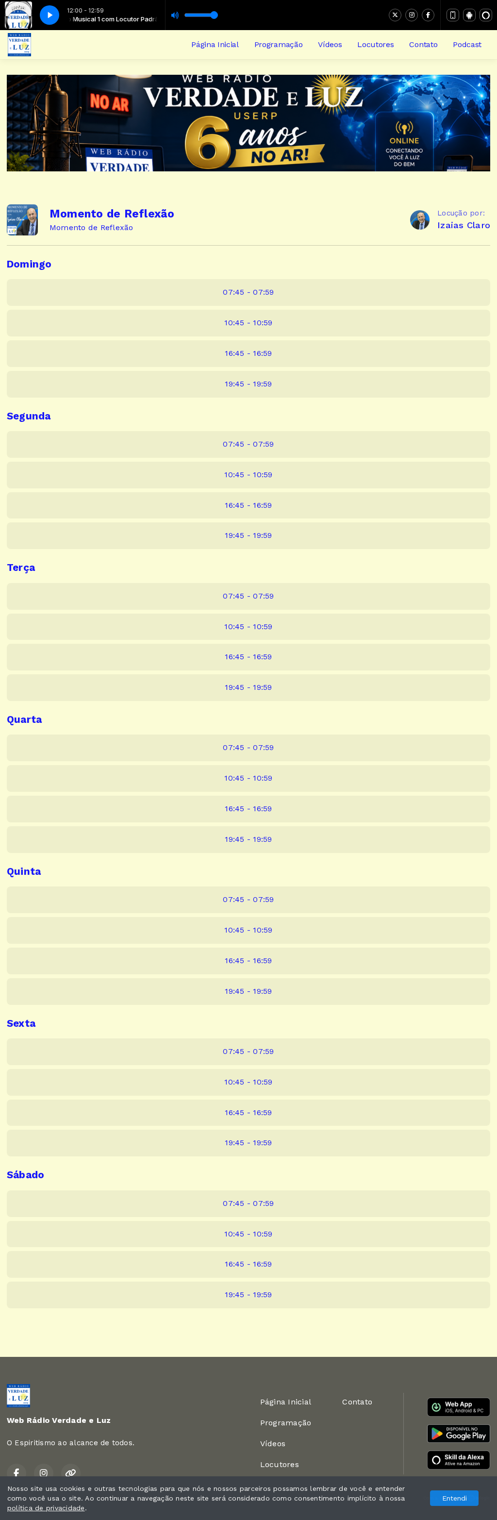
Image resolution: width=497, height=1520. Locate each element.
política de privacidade (46, 1508)
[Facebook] (428, 15)
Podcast (467, 44)
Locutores (375, 44)
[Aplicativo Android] (469, 15)
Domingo (29, 264)
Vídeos (330, 44)
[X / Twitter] (395, 15)
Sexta (21, 1023)
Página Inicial (215, 44)
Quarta (24, 719)
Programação (278, 44)
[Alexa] (486, 15)
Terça (21, 567)
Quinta (24, 871)
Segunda (29, 416)
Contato (423, 44)
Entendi (454, 1498)
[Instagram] (411, 15)
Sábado (25, 1175)
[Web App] (453, 15)
